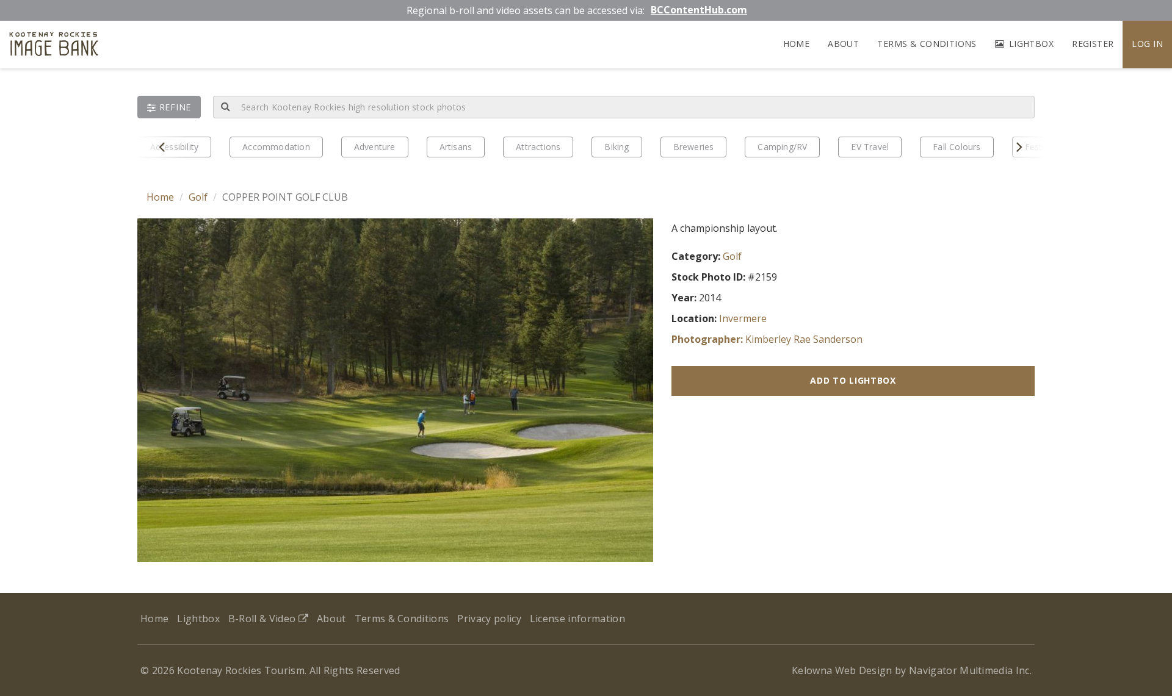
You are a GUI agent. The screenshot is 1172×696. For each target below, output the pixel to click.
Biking (616, 146)
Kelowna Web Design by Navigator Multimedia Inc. (912, 670)
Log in (1147, 43)
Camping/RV (782, 146)
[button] (169, 107)
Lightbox (1030, 43)
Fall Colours (956, 146)
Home (796, 43)
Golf (198, 197)
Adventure (375, 146)
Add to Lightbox (853, 380)
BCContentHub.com (699, 9)
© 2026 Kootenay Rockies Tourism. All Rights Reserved (270, 670)
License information (577, 618)
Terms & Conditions (927, 43)
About (843, 43)
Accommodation (276, 146)
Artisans (456, 146)
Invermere (743, 318)
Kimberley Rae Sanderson (804, 339)
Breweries (693, 146)
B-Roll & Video (263, 618)
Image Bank (54, 46)
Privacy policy (489, 618)
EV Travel (870, 146)
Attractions (538, 146)
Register (1092, 43)
